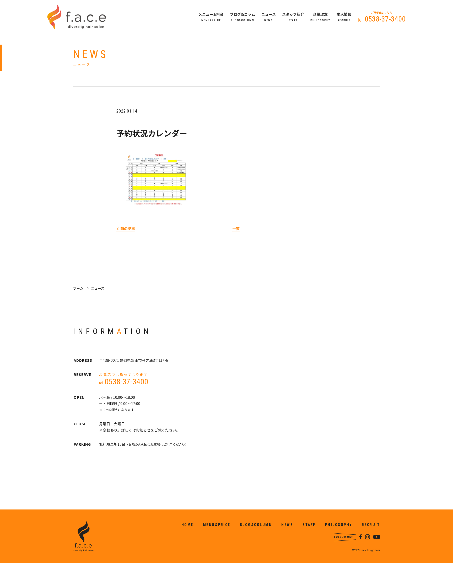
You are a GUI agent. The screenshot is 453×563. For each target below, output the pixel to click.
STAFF (309, 525)
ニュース (268, 17)
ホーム (78, 288)
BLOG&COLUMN (256, 525)
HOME (187, 525)
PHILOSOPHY (338, 525)
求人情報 (344, 17)
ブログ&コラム (242, 17)
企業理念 (320, 17)
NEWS (287, 525)
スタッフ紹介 (293, 17)
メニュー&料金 (211, 17)
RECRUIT (371, 525)
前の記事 (127, 228)
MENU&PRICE (216, 525)
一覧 (236, 228)
